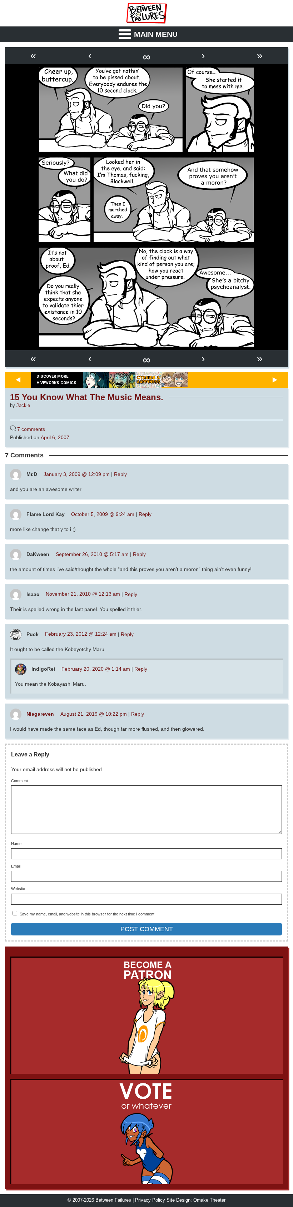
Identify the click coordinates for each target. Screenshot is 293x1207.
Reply (120, 474)
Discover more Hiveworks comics (56, 380)
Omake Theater (209, 1200)
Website (18, 889)
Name (16, 844)
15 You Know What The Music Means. (86, 397)
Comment (19, 781)
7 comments (31, 429)
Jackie (23, 405)
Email (15, 866)
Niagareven (40, 714)
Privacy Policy (150, 1200)
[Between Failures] (146, 13)
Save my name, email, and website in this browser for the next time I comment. (87, 914)
